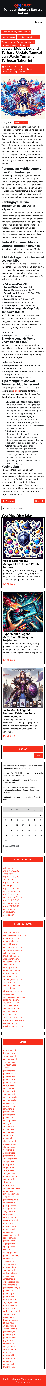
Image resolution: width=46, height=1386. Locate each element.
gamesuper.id (9, 1114)
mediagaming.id (10, 1273)
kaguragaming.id (10, 1302)
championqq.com (11, 903)
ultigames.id (8, 1343)
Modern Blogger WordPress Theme (21, 1379)
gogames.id (8, 1340)
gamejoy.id (8, 1290)
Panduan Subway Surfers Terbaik (23, 11)
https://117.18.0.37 (11, 900)
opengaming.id (9, 1138)
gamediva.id (8, 1112)
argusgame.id (9, 1153)
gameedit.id (8, 1232)
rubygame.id (8, 1150)
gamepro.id (8, 1361)
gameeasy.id (8, 1352)
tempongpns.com (11, 938)
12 (17, 825)
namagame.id (9, 1132)
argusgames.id (9, 1144)
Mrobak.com (8, 964)
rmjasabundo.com (11, 973)
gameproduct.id (10, 1229)
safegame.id (8, 1161)
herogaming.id (9, 1050)
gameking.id (8, 1355)
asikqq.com (8, 868)
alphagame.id (9, 1246)
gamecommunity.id (11, 1287)
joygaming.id (8, 1276)
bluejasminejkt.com (11, 961)
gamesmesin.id (9, 1073)
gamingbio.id (9, 1164)
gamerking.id (9, 1293)
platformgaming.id (11, 1311)
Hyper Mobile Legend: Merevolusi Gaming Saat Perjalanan (19, 637)
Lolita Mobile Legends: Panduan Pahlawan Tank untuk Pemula (19, 713)
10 (5, 825)
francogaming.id (10, 1220)
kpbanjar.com (9, 994)
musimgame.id (9, 1120)
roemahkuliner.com (11, 941)
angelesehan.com (11, 959)
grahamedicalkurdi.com (13, 1020)
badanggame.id (10, 1252)
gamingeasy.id (9, 1299)
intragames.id (9, 1170)
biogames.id (8, 1167)
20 (23, 830)
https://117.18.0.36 (11, 871)
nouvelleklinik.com (11, 1003)
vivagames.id (9, 1094)
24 (5, 835)
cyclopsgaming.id (11, 1282)
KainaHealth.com (10, 1005)
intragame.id (8, 1182)
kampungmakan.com (12, 950)
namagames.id (9, 1100)
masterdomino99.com (13, 897)
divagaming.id (9, 1053)
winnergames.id (10, 1141)
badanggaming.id (11, 1235)
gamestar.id (8, 1117)
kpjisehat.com (9, 988)
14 (29, 825)
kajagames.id (9, 1270)
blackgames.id (9, 1208)
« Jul (5, 850)
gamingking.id (9, 1308)
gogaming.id (8, 1317)
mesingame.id (9, 1123)
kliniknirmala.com (11, 1000)
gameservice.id (10, 1226)
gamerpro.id (8, 1296)
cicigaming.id (9, 1211)
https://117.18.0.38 (11, 894)
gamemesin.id (9, 1106)
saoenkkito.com (10, 944)
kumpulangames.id (11, 1188)
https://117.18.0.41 (11, 888)
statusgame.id (9, 1068)
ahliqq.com (8, 874)
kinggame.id (8, 1364)
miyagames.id (9, 1202)
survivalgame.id (10, 1158)
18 (11, 830)
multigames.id (9, 1346)
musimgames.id (10, 1097)
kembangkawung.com (13, 979)
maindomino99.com (12, 891)
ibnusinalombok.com (12, 1017)
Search (23, 748)
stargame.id (8, 1135)
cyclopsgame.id (10, 1285)
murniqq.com (9, 912)
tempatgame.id (10, 1197)
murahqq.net (8, 885)
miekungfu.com (10, 967)
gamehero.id (8, 1109)
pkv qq (16, 391)
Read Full (9, 584)
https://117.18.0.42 (11, 882)
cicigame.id (8, 1249)
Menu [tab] (38, 21)
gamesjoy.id (8, 1258)
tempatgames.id (10, 1176)
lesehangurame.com (12, 932)
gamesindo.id (9, 1076)
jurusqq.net (8, 879)
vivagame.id (8, 1126)
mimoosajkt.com (10, 976)
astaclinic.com (9, 1014)
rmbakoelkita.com (11, 956)
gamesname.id (9, 1337)
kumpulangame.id (11, 1194)
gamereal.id (8, 1223)
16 (40, 825)
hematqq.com (9, 909)
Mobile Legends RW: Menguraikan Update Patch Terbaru (21, 564)
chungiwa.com (9, 982)
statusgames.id (10, 1349)
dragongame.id (10, 1367)
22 (34, 830)
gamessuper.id (9, 1082)
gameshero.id (9, 1070)
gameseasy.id (9, 1331)
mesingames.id (9, 1088)
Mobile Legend (9, 37)
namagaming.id (10, 1059)
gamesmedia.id (10, 1267)
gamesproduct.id (10, 1199)
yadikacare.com (10, 1011)
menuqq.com (9, 915)
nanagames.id (9, 1279)
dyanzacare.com (10, 1023)
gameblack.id (9, 1241)
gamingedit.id (9, 1214)
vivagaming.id (9, 1062)
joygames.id (8, 1261)
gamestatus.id (9, 1358)
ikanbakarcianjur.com (12, 985)
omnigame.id (8, 1185)
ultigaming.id (8, 1323)
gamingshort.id (10, 1217)
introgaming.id (9, 1173)
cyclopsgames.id (10, 1264)
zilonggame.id (9, 1147)
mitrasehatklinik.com (12, 991)
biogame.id (8, 1191)
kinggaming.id (9, 1314)
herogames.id (9, 1085)
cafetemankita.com (11, 970)
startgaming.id (9, 1065)
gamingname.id (10, 1305)
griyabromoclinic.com (13, 1026)
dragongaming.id (10, 1320)
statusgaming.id (10, 1328)
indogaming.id (9, 1056)
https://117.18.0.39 (11, 876)
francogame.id (9, 1238)
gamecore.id (8, 1103)
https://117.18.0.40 (11, 906)
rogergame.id (9, 1243)
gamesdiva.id (9, 1079)
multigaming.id (9, 1326)
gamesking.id (9, 1334)
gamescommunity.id (12, 1255)
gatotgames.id (9, 1205)
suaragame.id (9, 1179)
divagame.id (8, 1129)
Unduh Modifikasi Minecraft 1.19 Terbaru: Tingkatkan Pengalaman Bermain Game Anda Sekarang (21, 789)
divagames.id (9, 1091)
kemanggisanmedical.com (15, 997)
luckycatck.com (10, 953)
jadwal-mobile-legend (14, 508)
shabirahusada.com (11, 1008)
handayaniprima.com (12, 947)
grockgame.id (9, 1155)
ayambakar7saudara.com (14, 935)
